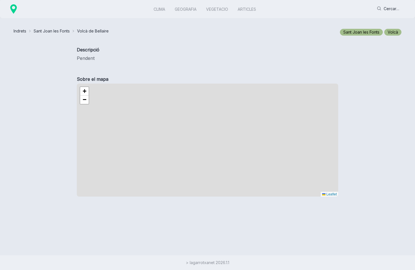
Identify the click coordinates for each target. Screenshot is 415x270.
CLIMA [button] (159, 9)
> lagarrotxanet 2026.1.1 (207, 262)
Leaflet (331, 193)
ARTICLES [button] (247, 9)
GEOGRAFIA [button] (185, 9)
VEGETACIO (217, 9)
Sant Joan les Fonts (52, 31)
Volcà (393, 32)
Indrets (20, 31)
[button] (84, 91)
